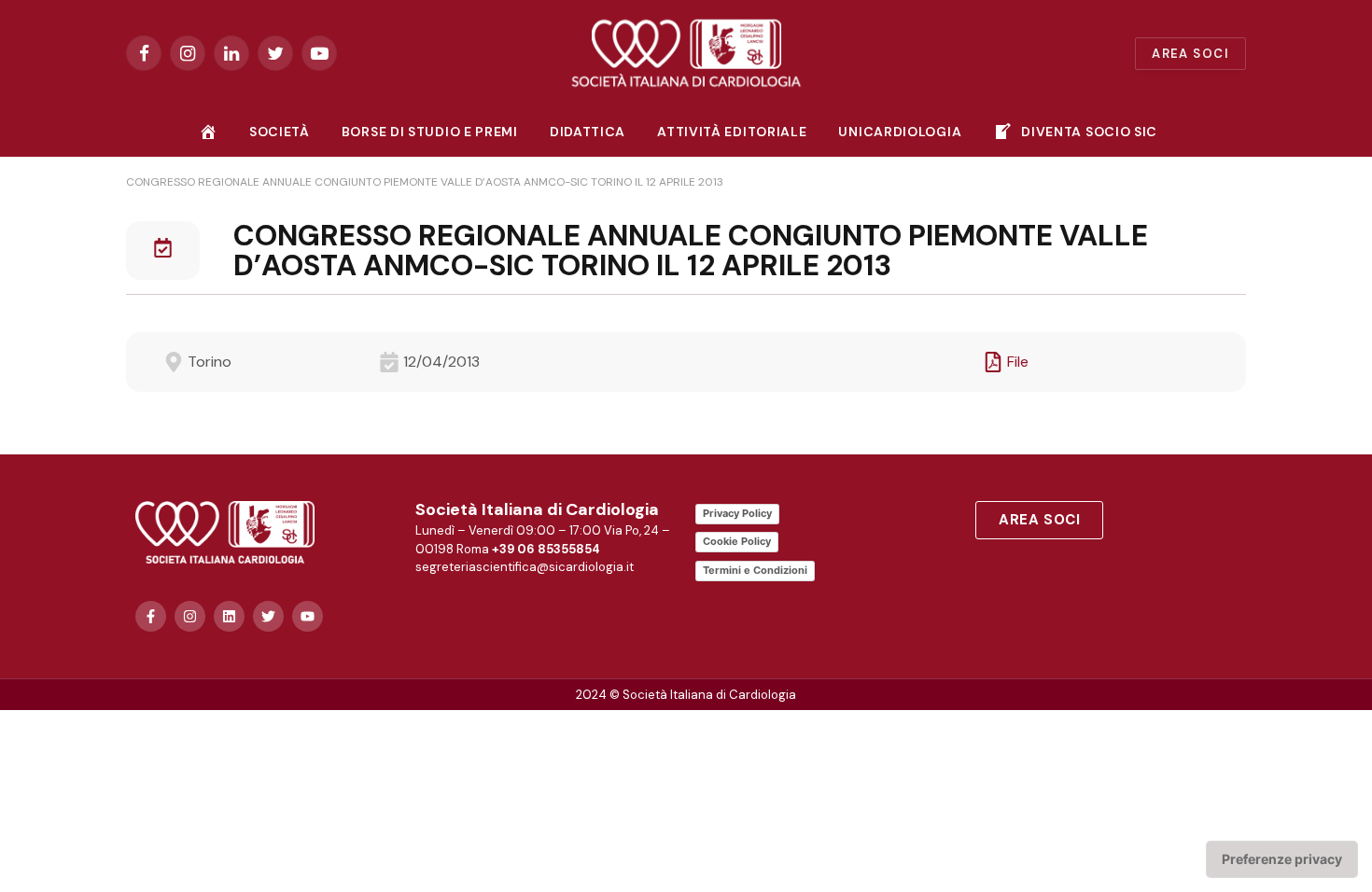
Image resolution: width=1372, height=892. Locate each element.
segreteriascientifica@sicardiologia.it (524, 567)
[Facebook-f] (150, 616)
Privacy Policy (737, 513)
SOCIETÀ (279, 131)
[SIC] (686, 53)
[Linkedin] (229, 616)
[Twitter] (268, 616)
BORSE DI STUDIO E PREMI (430, 131)
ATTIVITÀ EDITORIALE (731, 131)
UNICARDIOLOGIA (899, 131)
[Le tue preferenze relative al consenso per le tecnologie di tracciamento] (1282, 859)
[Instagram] (190, 616)
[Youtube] (307, 616)
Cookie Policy (737, 541)
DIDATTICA (587, 131)
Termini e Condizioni (755, 570)
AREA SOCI (1190, 54)
